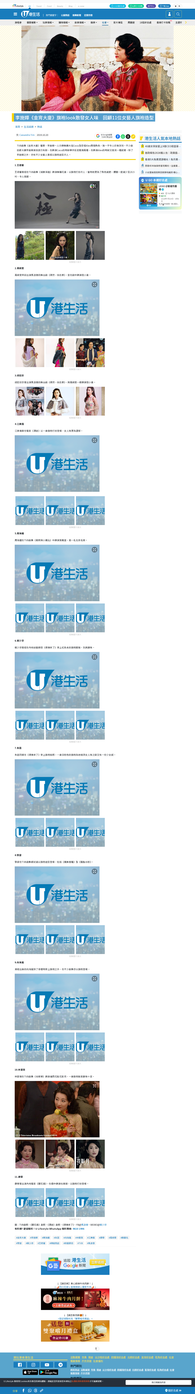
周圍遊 (131, 22)
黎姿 (19, 1243)
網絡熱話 (55, 1243)
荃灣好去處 (147, 1357)
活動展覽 (75, 1357)
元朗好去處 (133, 1357)
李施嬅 (34, 1237)
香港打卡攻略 (163, 22)
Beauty (60, 6)
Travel (39, 6)
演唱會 (18, 22)
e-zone (81, 6)
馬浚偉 (84, 1224)
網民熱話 (75, 1369)
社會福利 (98, 1361)
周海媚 (46, 1237)
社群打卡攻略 (137, 6)
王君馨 (42, 1243)
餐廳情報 (75, 1361)
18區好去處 (145, 22)
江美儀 (91, 1237)
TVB (81, 1243)
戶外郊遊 (87, 1361)
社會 (171, 1357)
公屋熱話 (65, 15)
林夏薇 (80, 1237)
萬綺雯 (113, 1237)
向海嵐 (68, 1237)
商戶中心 (151, 6)
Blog (71, 6)
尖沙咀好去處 (102, 1357)
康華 (102, 1237)
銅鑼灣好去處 (118, 1357)
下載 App (165, 6)
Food (49, 6)
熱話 (39, 126)
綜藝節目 (69, 1243)
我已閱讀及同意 (159, 1382)
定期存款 (88, 15)
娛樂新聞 (77, 15)
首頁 (17, 126)
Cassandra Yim (27, 135)
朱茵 (57, 1237)
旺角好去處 (161, 1357)
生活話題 (29, 126)
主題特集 (180, 22)
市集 (84, 1357)
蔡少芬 (103, 1224)
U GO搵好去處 (118, 6)
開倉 (90, 1357)
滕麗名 (125, 1237)
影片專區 (118, 22)
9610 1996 (78, 1228)
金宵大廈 (21, 1237)
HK (29, 6)
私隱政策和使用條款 (81, 1381)
